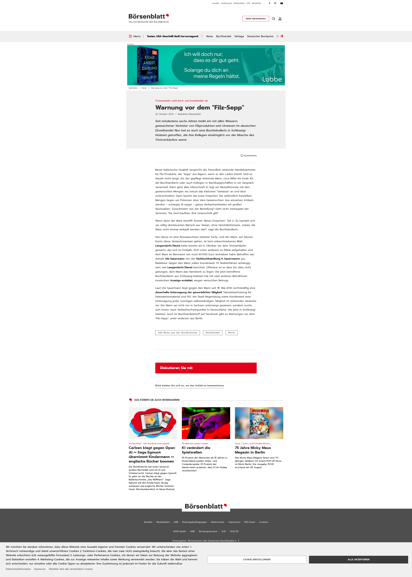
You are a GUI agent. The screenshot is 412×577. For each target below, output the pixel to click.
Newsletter (256, 3)
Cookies (263, 522)
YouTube (281, 3)
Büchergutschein (208, 531)
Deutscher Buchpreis (260, 36)
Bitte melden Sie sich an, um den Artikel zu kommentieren (189, 385)
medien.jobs (226, 3)
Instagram (275, 3)
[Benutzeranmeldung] (280, 18)
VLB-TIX (234, 531)
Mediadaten (239, 3)
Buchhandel (223, 36)
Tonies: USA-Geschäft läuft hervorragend (172, 36)
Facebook (269, 3)
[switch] (134, 36)
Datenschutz (217, 522)
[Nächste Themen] (281, 36)
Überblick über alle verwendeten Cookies (71, 569)
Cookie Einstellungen (257, 559)
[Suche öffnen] (273, 18)
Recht (231, 332)
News (209, 36)
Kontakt (215, 3)
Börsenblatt (149, 16)
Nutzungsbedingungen (194, 522)
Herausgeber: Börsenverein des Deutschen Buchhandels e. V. (206, 540)
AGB (176, 522)
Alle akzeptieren (359, 559)
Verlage (239, 36)
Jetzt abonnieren (256, 18)
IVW (248, 3)
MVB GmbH (179, 531)
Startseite (133, 88)
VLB (223, 531)
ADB (192, 531)
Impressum (234, 522)
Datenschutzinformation (18, 569)
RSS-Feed (249, 522)
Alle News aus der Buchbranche (177, 332)
